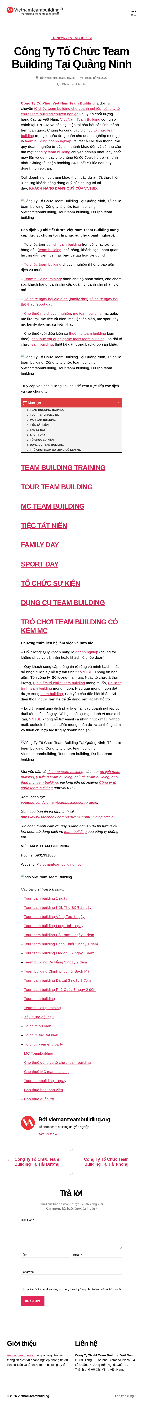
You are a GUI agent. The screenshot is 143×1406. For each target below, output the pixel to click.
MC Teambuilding (38, 1053)
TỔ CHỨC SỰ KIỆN (50, 583)
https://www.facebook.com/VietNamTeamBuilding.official (67, 817)
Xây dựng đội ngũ (39, 1017)
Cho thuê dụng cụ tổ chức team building (57, 1062)
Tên (24, 1254)
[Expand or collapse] (118, 403)
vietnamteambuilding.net (60, 864)
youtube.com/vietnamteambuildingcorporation (59, 802)
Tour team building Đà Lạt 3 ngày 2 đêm (57, 980)
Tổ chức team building (42, 264)
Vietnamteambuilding (21, 1355)
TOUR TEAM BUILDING (56, 487)
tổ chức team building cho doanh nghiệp (67, 108)
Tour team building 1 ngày (45, 898)
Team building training (42, 279)
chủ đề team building (91, 777)
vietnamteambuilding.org (60, 77)
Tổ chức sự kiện (37, 1026)
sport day (44, 304)
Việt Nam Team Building (80, 119)
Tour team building (39, 999)
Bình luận (27, 1220)
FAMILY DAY (40, 545)
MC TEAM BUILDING (52, 506)
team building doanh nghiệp (48, 141)
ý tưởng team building (54, 777)
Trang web (27, 1271)
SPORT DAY (39, 564)
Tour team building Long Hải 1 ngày (53, 926)
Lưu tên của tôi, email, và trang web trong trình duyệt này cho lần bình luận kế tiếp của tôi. (73, 1289)
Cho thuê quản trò (39, 1099)
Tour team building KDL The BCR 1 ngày (58, 907)
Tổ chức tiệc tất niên (41, 1035)
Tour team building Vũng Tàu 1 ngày (54, 917)
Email (77, 1254)
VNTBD (86, 672)
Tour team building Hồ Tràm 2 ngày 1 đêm (59, 935)
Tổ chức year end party (43, 1044)
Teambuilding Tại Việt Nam (71, 37)
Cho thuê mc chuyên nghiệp (47, 313)
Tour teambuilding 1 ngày (45, 1081)
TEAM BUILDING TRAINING (63, 467)
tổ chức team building (65, 772)
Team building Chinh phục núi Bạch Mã (56, 971)
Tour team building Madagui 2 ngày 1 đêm (59, 953)
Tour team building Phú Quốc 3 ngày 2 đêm (60, 989)
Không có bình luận (73, 84)
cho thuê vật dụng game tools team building (68, 339)
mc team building (87, 313)
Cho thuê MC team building (47, 1072)
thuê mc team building (87, 333)
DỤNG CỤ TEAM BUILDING (63, 602)
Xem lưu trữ (47, 1133)
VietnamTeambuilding (33, 1396)
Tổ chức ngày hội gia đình (46, 299)
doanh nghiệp (86, 652)
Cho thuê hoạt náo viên (43, 1090)
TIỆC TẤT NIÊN (44, 525)
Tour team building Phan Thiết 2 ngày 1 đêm (61, 944)
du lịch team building (63, 244)
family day (78, 299)
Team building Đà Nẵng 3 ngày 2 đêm (55, 962)
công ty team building (52, 152)
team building (50, 250)
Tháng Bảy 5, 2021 (96, 77)
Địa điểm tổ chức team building (59, 683)
